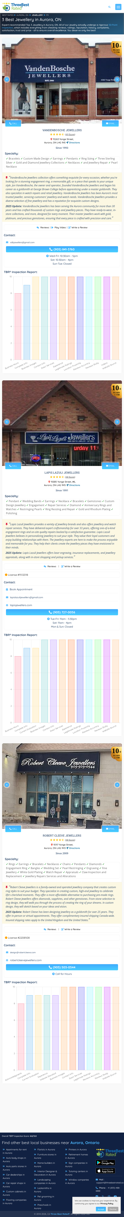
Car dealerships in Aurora (14, 1176)
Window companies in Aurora (77, 1181)
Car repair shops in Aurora (14, 1185)
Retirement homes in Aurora (76, 1156)
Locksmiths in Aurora (43, 1190)
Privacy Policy (106, 1203)
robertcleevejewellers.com (26, 960)
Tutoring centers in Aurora (76, 1173)
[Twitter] (103, 1196)
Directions (74, 142)
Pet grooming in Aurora (44, 1198)
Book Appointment (21, 589)
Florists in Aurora (46, 1149)
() (70, 134)
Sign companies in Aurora (76, 1164)
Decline (113, 1209)
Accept (101, 1209)
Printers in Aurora (77, 1149)
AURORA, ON (22, 15)
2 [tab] (59, 115)
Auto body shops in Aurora (14, 1159)
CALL (14, 123)
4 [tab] (64, 115)
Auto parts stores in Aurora (14, 1168)
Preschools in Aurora (42, 1206)
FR (47, 15)
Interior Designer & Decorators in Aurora (45, 1173)
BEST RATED (8, 15)
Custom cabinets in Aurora (14, 1193)
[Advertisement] (62, 1109)
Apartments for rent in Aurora (15, 1151)
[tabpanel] (62, 81)
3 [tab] (61, 115)
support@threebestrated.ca (110, 1182)
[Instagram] (109, 1196)
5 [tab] (66, 115)
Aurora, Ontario (84, 1142)
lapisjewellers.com (21, 605)
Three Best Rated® (60, 1214)
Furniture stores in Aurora (45, 1156)
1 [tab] (56, 115)
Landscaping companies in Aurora (44, 1181)
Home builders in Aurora (44, 1164)
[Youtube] (115, 1196)
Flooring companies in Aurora (14, 1201)
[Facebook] (97, 1196)
